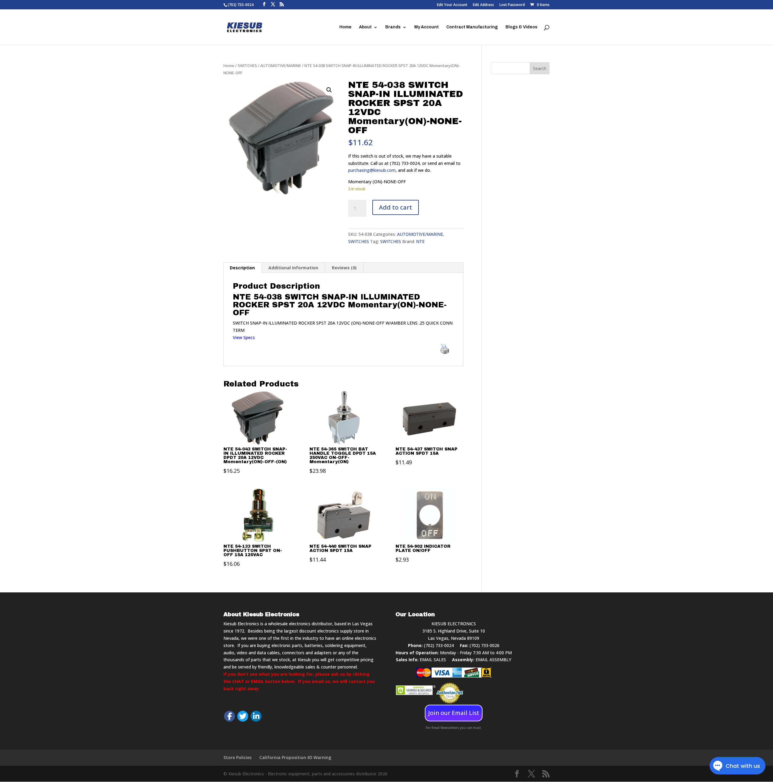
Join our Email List (453, 713)
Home (345, 27)
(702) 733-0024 (439, 645)
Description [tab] (242, 268)
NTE (420, 241)
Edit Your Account (452, 5)
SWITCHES (247, 65)
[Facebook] (229, 716)
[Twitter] (242, 716)
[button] (329, 90)
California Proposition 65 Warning (295, 757)
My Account (426, 27)
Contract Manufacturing (472, 27)
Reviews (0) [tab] (344, 268)
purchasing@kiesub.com (372, 170)
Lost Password (512, 5)
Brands (393, 27)
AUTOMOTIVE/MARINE (280, 65)
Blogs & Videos (521, 27)
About (365, 27)
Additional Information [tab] (293, 268)
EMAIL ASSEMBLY (493, 659)
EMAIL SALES (433, 659)
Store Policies (237, 757)
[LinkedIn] (256, 716)
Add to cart (395, 207)
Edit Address (483, 5)
